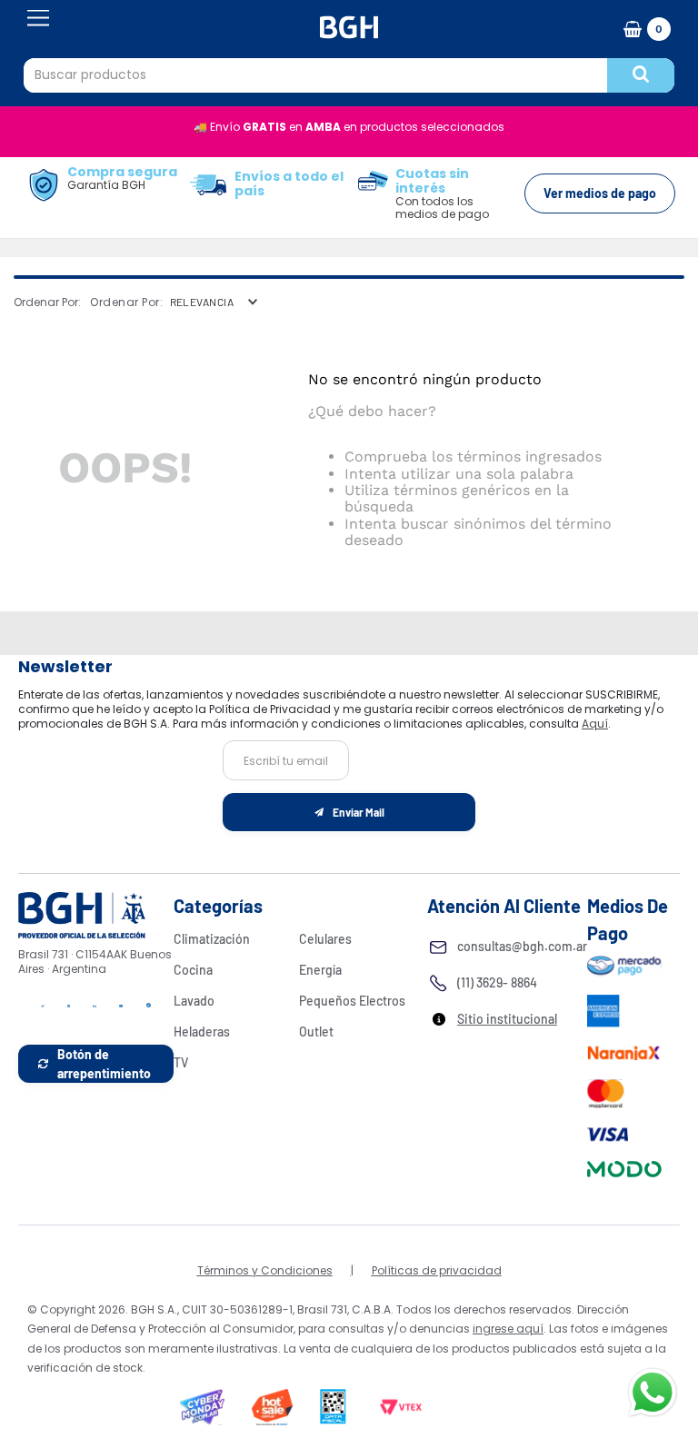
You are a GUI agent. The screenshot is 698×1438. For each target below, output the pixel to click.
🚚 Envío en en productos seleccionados (349, 126)
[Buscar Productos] (640, 75)
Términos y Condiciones (265, 1270)
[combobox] (349, 75)
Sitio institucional (507, 1018)
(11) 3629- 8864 (497, 982)
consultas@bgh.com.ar (522, 946)
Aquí (595, 723)
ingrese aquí (508, 1328)
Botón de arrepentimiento (104, 1063)
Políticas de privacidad (437, 1270)
